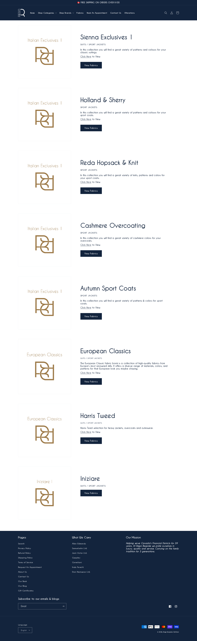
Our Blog (22, 586)
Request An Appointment (30, 567)
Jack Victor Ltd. (79, 553)
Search (21, 543)
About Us (22, 572)
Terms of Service (25, 562)
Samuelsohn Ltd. (79, 548)
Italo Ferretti (78, 567)
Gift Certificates (26, 590)
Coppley (76, 557)
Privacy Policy (24, 548)
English (24, 630)
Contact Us (23, 576)
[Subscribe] (63, 606)
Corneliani (77, 562)
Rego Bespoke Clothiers (171, 632)
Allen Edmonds (79, 543)
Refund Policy (24, 553)
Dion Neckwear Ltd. (81, 572)
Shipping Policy (25, 557)
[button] (47, 13)
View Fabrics (91, 65)
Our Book (22, 581)
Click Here (85, 56)
